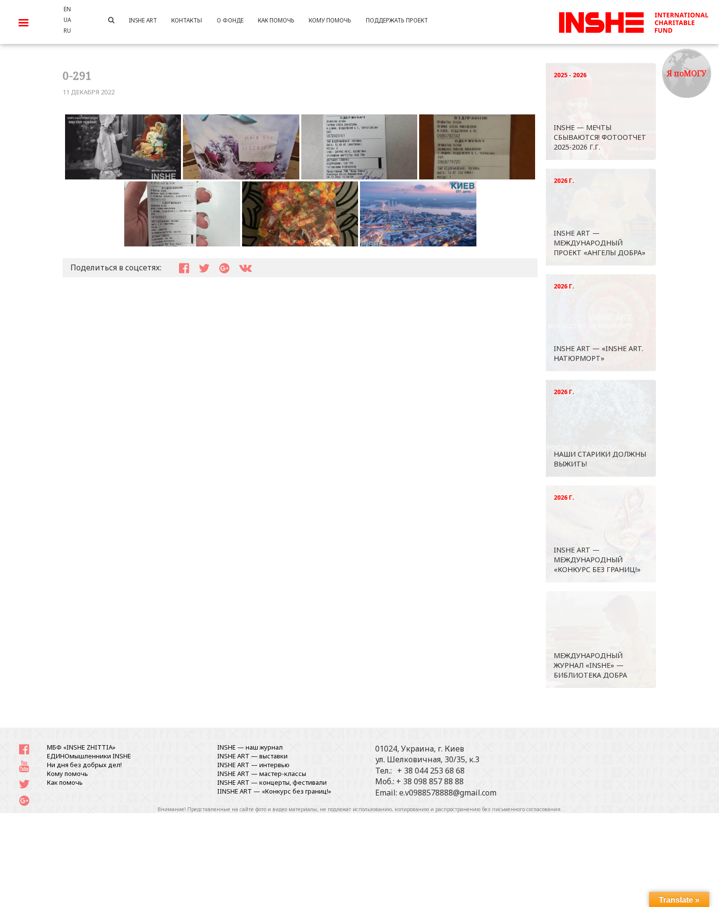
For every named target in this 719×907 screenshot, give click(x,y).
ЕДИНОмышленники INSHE (89, 756)
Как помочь (65, 782)
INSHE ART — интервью (253, 764)
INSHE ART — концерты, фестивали (272, 782)
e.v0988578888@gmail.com (447, 792)
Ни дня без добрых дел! (84, 764)
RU (67, 30)
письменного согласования (526, 809)
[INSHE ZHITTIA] (633, 21)
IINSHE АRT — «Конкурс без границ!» (274, 791)
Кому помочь (67, 773)
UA (67, 19)
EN (67, 9)
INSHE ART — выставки (252, 756)
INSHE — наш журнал (250, 747)
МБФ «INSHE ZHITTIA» (81, 747)
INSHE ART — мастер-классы (261, 773)
